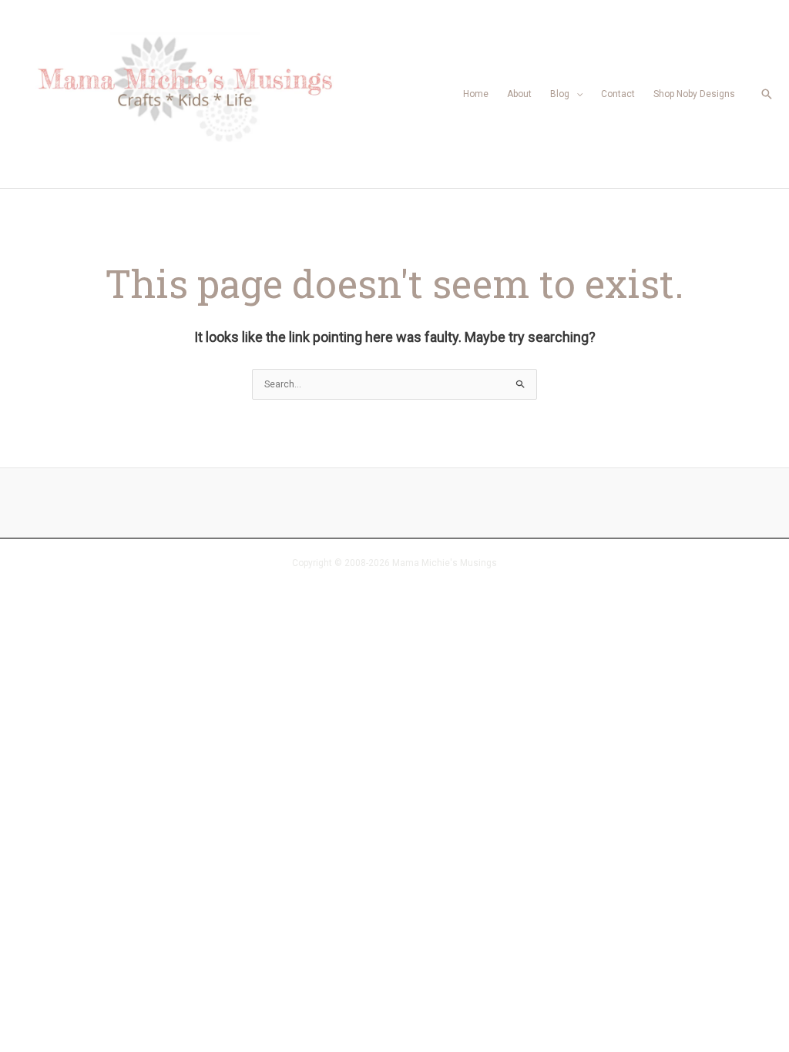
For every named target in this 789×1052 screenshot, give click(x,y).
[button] (767, 94)
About (519, 94)
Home (476, 94)
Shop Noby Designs (694, 94)
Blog (559, 94)
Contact (618, 94)
